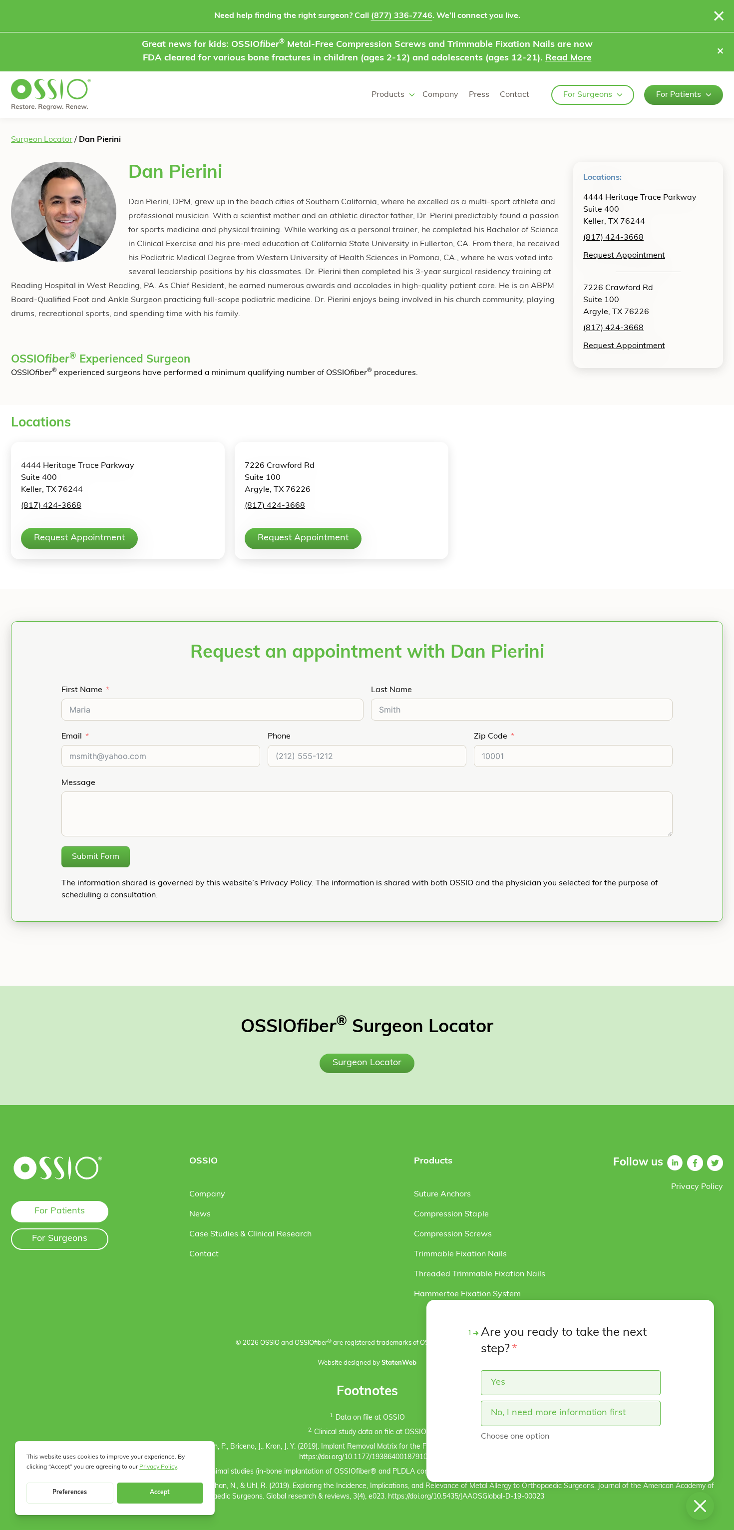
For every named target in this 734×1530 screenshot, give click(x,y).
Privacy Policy (697, 1187)
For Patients (678, 95)
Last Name (391, 690)
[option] (571, 1383)
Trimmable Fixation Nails (460, 1254)
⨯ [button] (720, 51)
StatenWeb (398, 1363)
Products (387, 95)
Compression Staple (451, 1214)
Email (71, 737)
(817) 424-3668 (613, 238)
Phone (279, 737)
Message (78, 783)
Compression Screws (453, 1234)
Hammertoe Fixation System (467, 1294)
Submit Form (95, 857)
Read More (568, 58)
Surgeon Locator (41, 140)
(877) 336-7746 (401, 16)
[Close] (719, 16)
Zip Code (490, 737)
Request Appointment (624, 256)
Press (479, 95)
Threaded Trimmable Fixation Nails (479, 1274)
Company (440, 95)
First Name (81, 690)
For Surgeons (587, 95)
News (200, 1214)
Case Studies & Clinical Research (250, 1234)
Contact (514, 95)
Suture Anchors (442, 1194)
